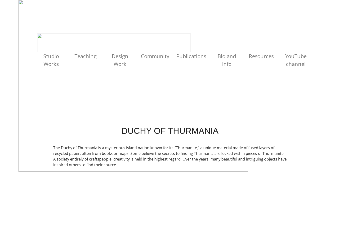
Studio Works (51, 59)
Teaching (86, 56)
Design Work (120, 59)
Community (155, 56)
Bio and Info (227, 59)
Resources (261, 56)
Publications (191, 56)
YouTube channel (296, 59)
